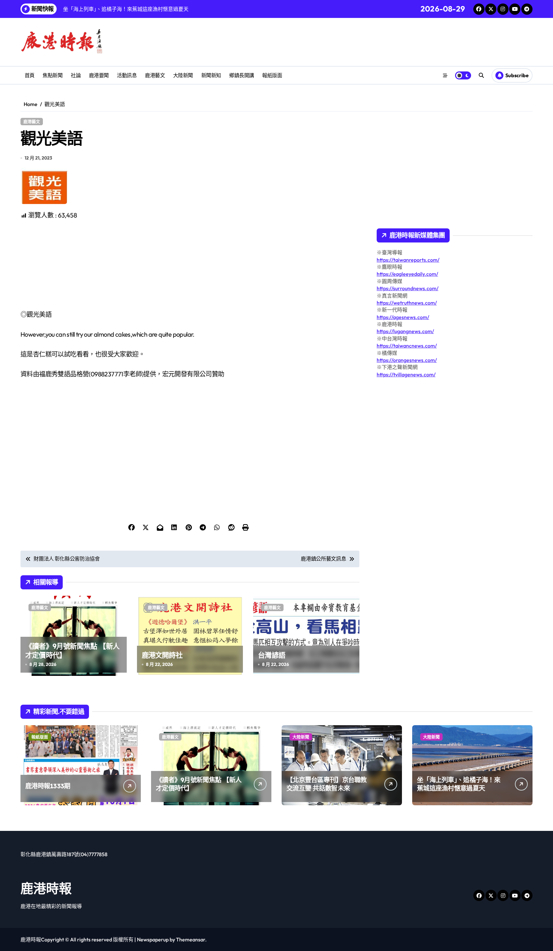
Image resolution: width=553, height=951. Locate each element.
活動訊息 (127, 75)
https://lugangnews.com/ (405, 331)
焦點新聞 (52, 75)
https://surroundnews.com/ (407, 288)
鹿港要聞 (99, 75)
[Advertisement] (190, 265)
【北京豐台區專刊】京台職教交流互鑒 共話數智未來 (326, 784)
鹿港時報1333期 (47, 786)
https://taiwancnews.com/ (407, 345)
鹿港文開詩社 (162, 655)
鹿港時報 (46, 888)
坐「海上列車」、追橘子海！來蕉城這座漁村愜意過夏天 (458, 784)
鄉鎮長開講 (241, 75)
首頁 (30, 75)
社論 (76, 75)
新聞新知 (211, 75)
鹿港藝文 (155, 75)
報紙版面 (272, 75)
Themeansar (190, 939)
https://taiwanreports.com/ (408, 260)
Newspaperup (153, 939)
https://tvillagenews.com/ (406, 374)
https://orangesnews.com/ (407, 360)
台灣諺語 (271, 655)
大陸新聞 (183, 75)
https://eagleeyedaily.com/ (407, 274)
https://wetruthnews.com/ (407, 302)
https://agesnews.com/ (403, 317)
